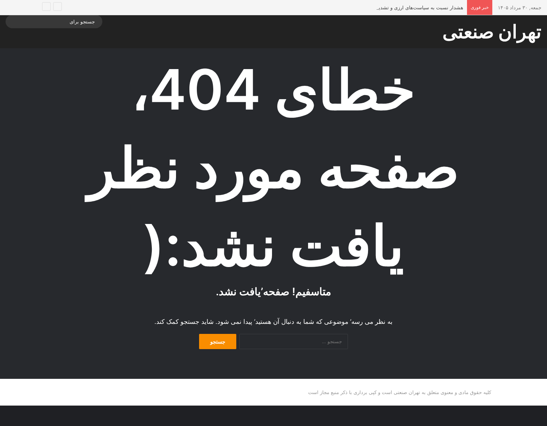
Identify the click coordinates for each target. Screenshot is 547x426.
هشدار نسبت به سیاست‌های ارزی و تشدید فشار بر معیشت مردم (396, 7)
